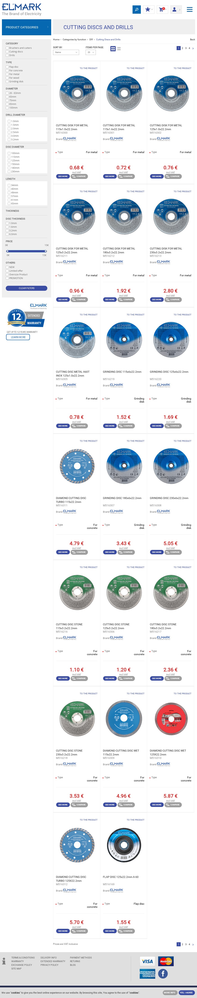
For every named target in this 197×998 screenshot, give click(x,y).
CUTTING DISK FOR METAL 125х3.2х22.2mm (72, 250)
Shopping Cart (161, 9)
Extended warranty (53, 961)
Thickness (12, 210)
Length (10, 178)
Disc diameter (15, 146)
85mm (12, 103)
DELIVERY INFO (49, 957)
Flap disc (13, 66)
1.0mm (15, 121)
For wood (14, 77)
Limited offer (16, 270)
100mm (13, 107)
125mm (15, 160)
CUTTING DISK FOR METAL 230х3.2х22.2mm (166, 250)
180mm (15, 167)
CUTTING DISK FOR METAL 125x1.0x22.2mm (166, 127)
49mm (14, 192)
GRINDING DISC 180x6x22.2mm (122, 498)
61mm (14, 199)
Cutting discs (16, 51)
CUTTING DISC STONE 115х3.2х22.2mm (69, 626)
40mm (14, 188)
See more (63, 176)
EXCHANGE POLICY (21, 965)
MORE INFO (169, 992)
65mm (12, 96)
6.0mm (13, 234)
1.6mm (13, 226)
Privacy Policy (49, 965)
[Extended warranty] (26, 321)
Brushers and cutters (20, 47)
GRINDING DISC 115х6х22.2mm (122, 371)
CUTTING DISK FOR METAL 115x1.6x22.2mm (119, 127)
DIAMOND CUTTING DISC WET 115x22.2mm (121, 752)
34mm (14, 185)
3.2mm (15, 139)
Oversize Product (18, 274)
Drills (12, 55)
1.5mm (15, 124)
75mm (12, 100)
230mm (15, 171)
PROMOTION (16, 278)
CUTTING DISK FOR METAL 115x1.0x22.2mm (72, 127)
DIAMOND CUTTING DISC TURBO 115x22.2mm (71, 499)
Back (192, 39)
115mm (15, 156)
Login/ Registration (176, 8)
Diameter (12, 88)
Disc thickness (15, 218)
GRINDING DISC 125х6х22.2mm (169, 371)
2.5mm (15, 132)
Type (9, 62)
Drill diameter (15, 114)
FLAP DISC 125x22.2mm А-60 (121, 876)
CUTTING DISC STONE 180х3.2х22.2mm (163, 626)
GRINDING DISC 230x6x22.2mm (169, 498)
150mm (15, 164)
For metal (14, 74)
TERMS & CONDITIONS (23, 957)
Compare (81, 176)
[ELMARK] (21, 9)
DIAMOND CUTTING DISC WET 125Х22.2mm (168, 752)
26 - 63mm (15, 92)
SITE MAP (16, 968)
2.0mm (15, 128)
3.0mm (15, 135)
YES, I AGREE (186, 992)
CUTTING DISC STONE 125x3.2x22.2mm (116, 626)
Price (9, 241)
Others (10, 262)
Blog (73, 965)
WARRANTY (17, 961)
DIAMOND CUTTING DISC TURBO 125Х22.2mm (71, 878)
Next (193, 49)
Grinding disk (16, 81)
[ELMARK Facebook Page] (163, 974)
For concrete (16, 70)
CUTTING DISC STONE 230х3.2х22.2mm (69, 752)
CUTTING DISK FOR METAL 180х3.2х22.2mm (119, 250)
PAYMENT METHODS (81, 957)
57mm (14, 196)
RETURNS (75, 961)
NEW (11, 267)
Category (12, 43)
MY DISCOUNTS (148, 9)
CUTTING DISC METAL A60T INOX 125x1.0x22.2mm (72, 373)
